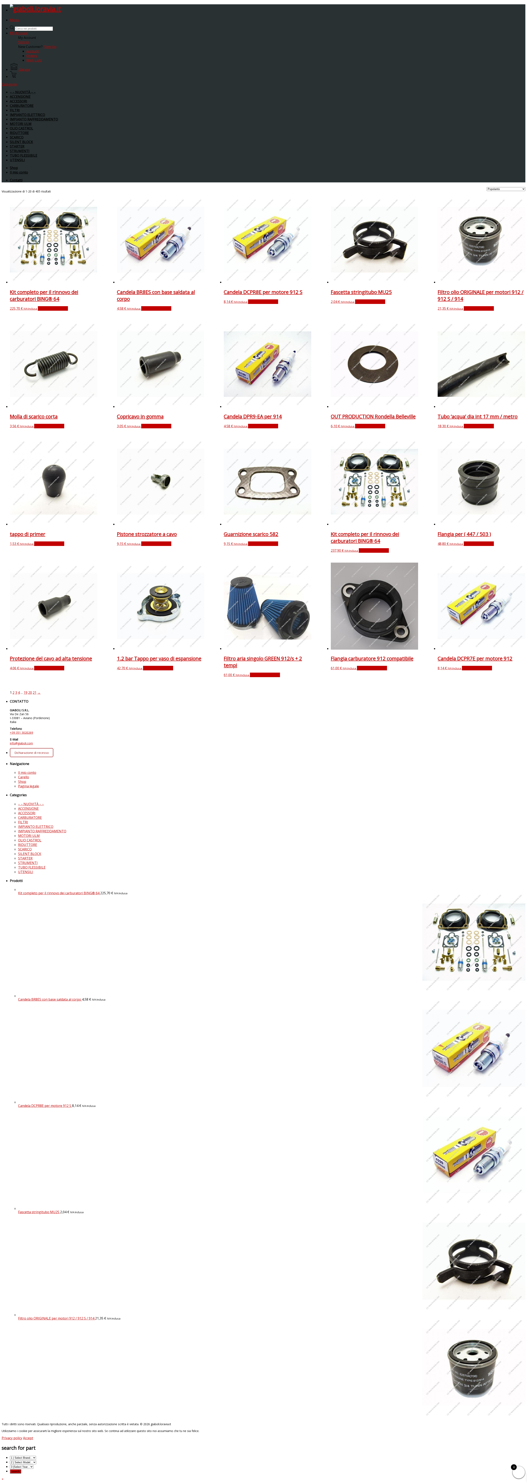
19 (25, 692)
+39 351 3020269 (21, 733)
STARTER (17, 146)
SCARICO (16, 137)
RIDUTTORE (19, 133)
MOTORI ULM (20, 124)
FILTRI (15, 110)
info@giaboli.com (21, 743)
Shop (14, 168)
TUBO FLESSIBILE (23, 155)
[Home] (35, 8)
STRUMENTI (19, 151)
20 (30, 692)
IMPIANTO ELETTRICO (27, 114)
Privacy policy (12, 1438)
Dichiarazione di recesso (31, 753)
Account (32, 51)
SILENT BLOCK (21, 142)
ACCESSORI (18, 101)
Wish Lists (34, 60)
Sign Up (50, 46)
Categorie (9, 84)
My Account (19, 33)
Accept (28, 1438)
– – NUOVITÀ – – (23, 92)
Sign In (23, 42)
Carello (23, 777)
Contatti (16, 180)
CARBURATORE (22, 105)
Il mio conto (19, 172)
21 (34, 692)
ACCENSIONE (20, 96)
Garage (24, 69)
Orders (31, 55)
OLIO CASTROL (21, 128)
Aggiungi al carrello (53, 308)
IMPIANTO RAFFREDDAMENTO (34, 119)
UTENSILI (17, 160)
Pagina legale (28, 786)
